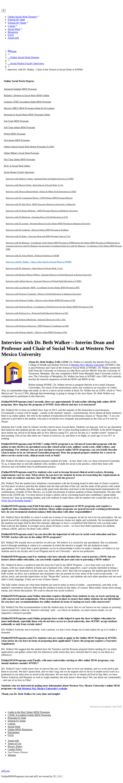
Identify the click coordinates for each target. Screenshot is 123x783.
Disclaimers (14, 732)
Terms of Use (14, 743)
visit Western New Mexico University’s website (42, 688)
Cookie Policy (15, 749)
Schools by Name (17, 720)
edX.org (5, 771)
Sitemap (12, 755)
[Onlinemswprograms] (23, 7)
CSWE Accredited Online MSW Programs (29, 715)
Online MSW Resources (20, 729)
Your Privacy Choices (18, 752)
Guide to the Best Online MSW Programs (29, 712)
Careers (11, 723)
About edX (13, 740)
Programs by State (17, 718)
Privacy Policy (15, 746)
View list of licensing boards (16, 500)
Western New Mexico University (87, 364)
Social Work (14, 726)
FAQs (11, 735)
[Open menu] (3, 10)
